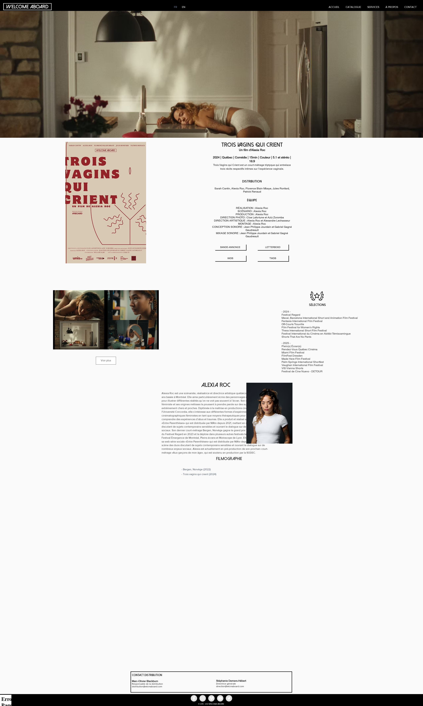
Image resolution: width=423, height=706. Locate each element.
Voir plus (106, 360)
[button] (373, 7)
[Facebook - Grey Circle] (194, 698)
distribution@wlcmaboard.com (147, 686)
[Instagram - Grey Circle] (202, 698)
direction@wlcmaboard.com (230, 686)
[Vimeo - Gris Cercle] (211, 698)
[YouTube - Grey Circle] (220, 698)
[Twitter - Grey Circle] (229, 698)
